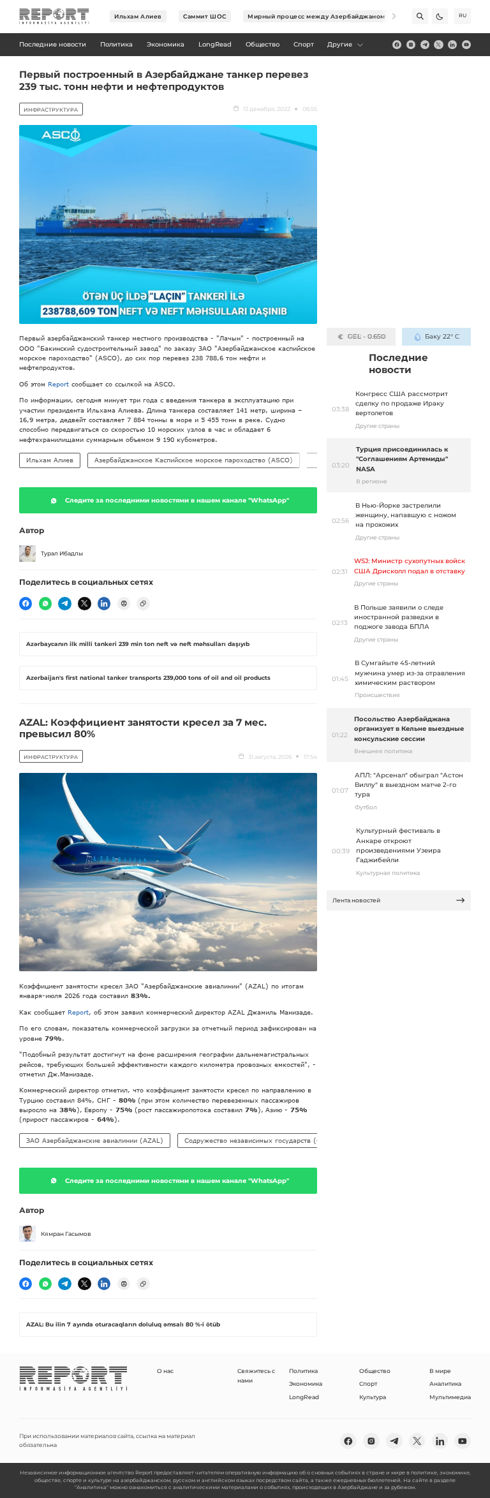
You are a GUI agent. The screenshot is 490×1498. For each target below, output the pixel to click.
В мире (440, 1370)
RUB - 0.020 (366, 336)
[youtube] (466, 44)
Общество (374, 1370)
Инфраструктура (51, 109)
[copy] (143, 603)
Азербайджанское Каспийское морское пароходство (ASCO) (193, 460)
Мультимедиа (450, 1396)
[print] (123, 603)
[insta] (410, 44)
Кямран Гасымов (66, 1233)
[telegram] (424, 44)
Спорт (368, 1383)
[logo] (54, 16)
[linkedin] (452, 44)
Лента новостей (356, 900)
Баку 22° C (442, 336)
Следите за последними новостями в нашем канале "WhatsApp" (177, 500)
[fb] (396, 44)
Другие (339, 44)
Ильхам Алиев (138, 16)
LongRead (304, 1396)
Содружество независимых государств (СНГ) (258, 1140)
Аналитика (445, 1383)
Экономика (305, 1383)
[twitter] (438, 44)
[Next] (388, 16)
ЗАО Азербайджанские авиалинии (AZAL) (94, 1140)
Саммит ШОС (204, 16)
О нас (165, 1370)
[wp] (45, 603)
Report (58, 384)
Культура (372, 1396)
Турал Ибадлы (62, 553)
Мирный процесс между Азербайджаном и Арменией (337, 16)
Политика (303, 1370)
